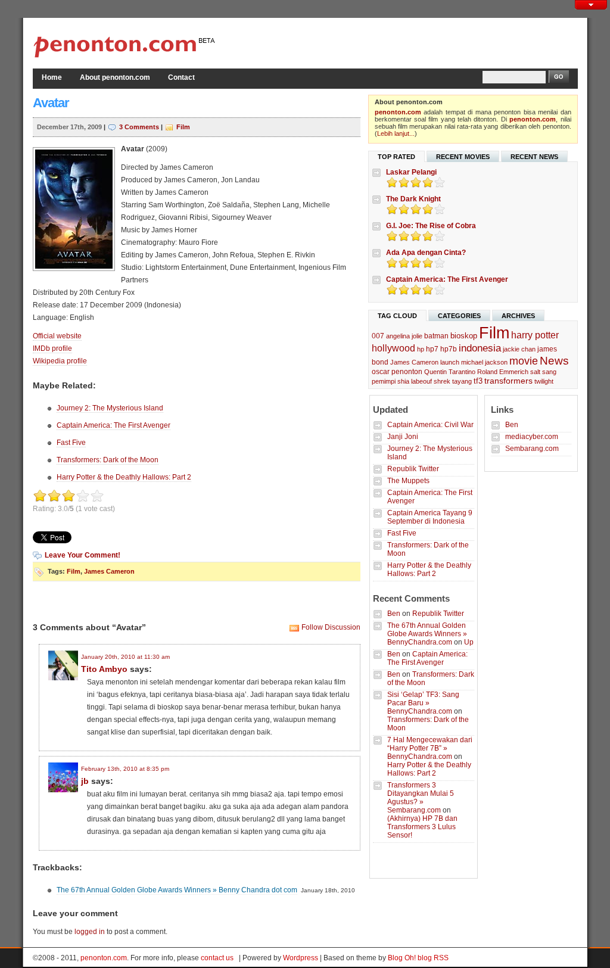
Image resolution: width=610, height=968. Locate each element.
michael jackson (484, 362)
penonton (406, 372)
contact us (217, 958)
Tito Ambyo (104, 669)
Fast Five (71, 442)
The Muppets (408, 481)
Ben (393, 613)
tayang (462, 381)
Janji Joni (402, 436)
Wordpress (300, 958)
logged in (89, 931)
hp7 (432, 349)
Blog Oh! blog (410, 958)
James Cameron (109, 571)
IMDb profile (52, 348)
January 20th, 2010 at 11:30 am (125, 656)
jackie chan (519, 349)
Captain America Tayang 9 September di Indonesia (429, 517)
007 (378, 336)
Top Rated (396, 156)
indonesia (480, 348)
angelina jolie (404, 336)
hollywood (393, 348)
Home (52, 77)
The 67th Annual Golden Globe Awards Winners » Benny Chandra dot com (177, 890)
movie (523, 360)
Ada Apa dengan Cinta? (426, 252)
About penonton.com (115, 77)
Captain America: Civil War (430, 425)
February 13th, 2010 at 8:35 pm (125, 768)
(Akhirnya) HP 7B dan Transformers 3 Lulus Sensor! (422, 826)
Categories (459, 315)
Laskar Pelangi (411, 172)
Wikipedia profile (60, 361)
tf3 (478, 380)
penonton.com (398, 112)
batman (436, 336)
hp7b (448, 349)
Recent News (534, 156)
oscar (381, 372)
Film (183, 126)
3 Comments (139, 126)
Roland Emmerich (502, 371)
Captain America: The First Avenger (113, 425)
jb (85, 781)
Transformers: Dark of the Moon (107, 460)
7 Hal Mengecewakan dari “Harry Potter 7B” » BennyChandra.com (429, 748)
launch (449, 362)
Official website (57, 336)
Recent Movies (463, 156)
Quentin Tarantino (449, 371)
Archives (518, 315)
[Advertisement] (438, 42)
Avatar (51, 102)
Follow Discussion (330, 627)
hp (420, 349)
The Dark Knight (413, 199)
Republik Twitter (413, 469)
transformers (508, 380)
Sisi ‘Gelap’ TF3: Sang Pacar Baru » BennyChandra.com (423, 702)
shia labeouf (414, 381)
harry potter (535, 334)
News (554, 360)
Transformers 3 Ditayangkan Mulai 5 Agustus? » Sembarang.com (420, 797)
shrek (442, 381)
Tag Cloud (397, 315)
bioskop (463, 335)
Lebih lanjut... (396, 133)
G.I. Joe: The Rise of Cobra (431, 226)
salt (535, 371)
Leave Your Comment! (82, 555)
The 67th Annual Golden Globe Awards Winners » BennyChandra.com (427, 633)
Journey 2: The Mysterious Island (110, 408)
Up (469, 642)
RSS (441, 958)
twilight (543, 381)
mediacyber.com (531, 436)
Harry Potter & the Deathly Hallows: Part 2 (124, 477)
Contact (181, 77)
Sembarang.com (532, 448)
